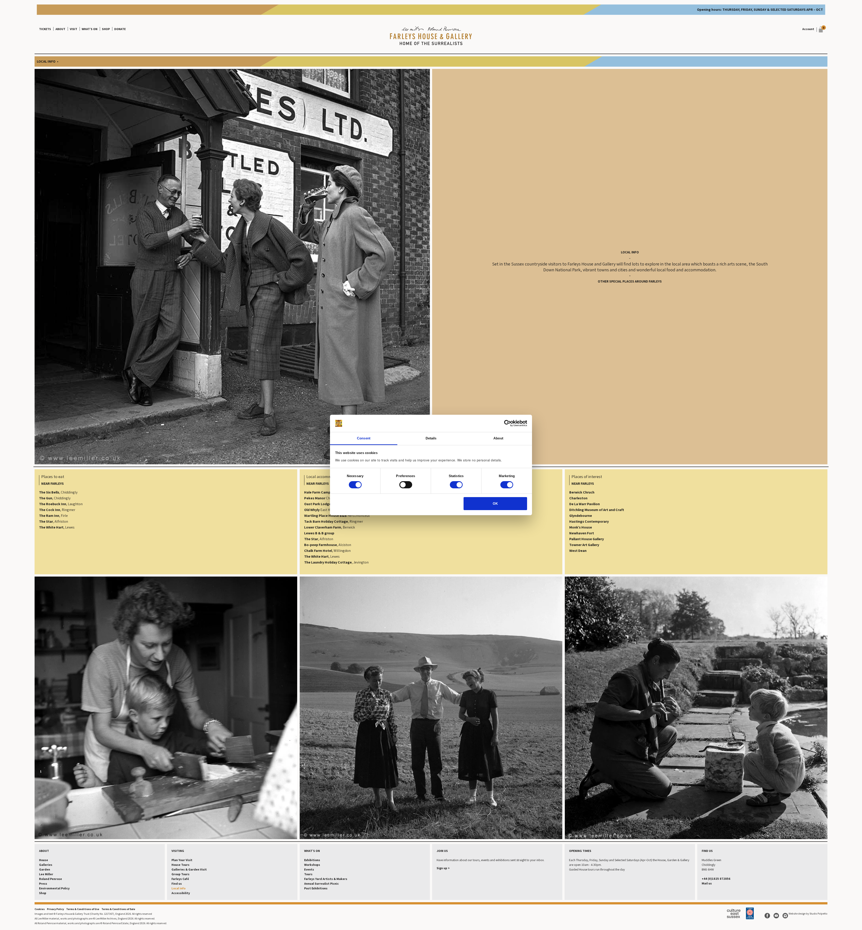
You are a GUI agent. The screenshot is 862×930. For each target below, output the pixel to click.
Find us (177, 884)
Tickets (45, 29)
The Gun (45, 498)
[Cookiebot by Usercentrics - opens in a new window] (507, 423)
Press (43, 884)
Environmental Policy (54, 888)
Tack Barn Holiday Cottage (326, 521)
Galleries (45, 865)
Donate (120, 29)
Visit (73, 29)
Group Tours (180, 874)
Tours (308, 874)
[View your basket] (819, 29)
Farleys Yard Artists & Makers (325, 879)
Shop (106, 29)
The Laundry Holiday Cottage (328, 562)
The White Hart (51, 527)
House (43, 860)
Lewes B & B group (319, 533)
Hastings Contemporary (589, 521)
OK (495, 503)
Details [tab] (431, 438)
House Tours (180, 865)
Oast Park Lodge (317, 504)
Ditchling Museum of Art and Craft (596, 509)
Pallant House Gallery (586, 539)
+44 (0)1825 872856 (716, 879)
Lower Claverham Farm (322, 527)
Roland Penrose (50, 879)
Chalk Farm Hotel (318, 550)
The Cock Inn (49, 509)
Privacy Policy (55, 909)
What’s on (89, 29)
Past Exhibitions (316, 888)
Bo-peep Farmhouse (320, 544)
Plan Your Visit (182, 860)
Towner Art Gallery (584, 544)
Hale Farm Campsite (320, 492)
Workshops (312, 865)
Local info (178, 888)
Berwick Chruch (581, 492)
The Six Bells (49, 492)
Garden (44, 869)
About (60, 29)
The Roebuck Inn (52, 504)
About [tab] (498, 438)
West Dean (578, 550)
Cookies (40, 909)
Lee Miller (46, 874)
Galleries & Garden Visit (189, 869)
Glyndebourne (580, 515)
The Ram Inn (49, 515)
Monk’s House (580, 527)
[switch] (405, 484)
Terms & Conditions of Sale (118, 909)
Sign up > (443, 868)
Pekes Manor (314, 498)
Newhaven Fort (581, 533)
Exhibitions (312, 860)
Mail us (707, 883)
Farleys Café (180, 879)
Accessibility (181, 893)
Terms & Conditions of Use (82, 909)
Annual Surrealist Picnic (321, 884)
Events (309, 869)
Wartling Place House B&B (325, 515)
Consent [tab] (363, 438)
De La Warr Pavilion (584, 504)
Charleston (578, 498)
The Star (46, 521)
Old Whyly (312, 509)
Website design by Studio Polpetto (808, 913)
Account (808, 29)
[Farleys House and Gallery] (431, 36)
